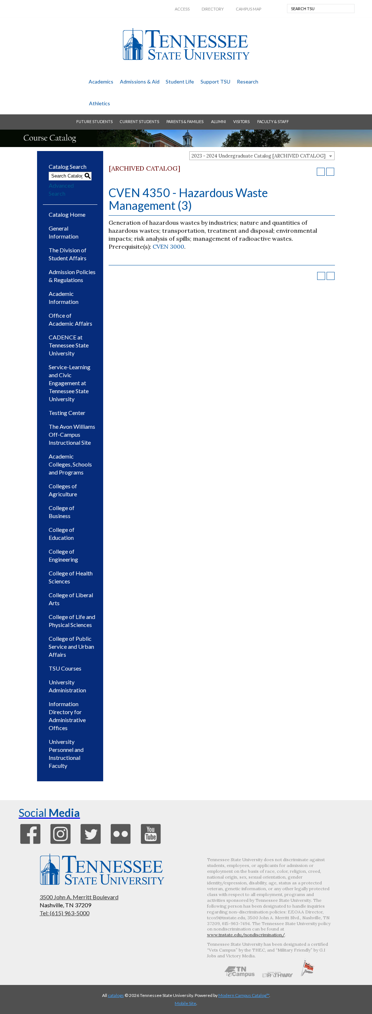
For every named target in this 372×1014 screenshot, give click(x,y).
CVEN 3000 (168, 246)
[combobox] (262, 155)
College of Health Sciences (71, 577)
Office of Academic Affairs (70, 319)
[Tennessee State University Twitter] (90, 843)
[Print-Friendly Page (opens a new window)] (321, 172)
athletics (99, 103)
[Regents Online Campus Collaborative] (239, 975)
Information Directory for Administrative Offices (67, 715)
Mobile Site (185, 1003)
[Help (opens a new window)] (330, 172)
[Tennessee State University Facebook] (30, 843)
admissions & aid (139, 81)
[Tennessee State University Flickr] (121, 843)
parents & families (184, 121)
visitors (241, 121)
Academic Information (63, 297)
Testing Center (67, 412)
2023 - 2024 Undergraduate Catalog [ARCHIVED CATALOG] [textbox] (258, 156)
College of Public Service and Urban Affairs (71, 646)
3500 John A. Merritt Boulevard (79, 896)
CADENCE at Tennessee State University (69, 345)
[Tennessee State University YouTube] (151, 843)
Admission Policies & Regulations (72, 275)
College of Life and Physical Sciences (72, 620)
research (247, 81)
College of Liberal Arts (71, 598)
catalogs (116, 995)
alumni (218, 121)
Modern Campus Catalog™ (243, 995)
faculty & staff (273, 121)
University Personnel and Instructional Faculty (66, 753)
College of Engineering (63, 555)
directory (213, 9)
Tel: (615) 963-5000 (64, 912)
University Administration (67, 686)
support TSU (215, 81)
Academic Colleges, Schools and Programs (70, 464)
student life (180, 81)
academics (101, 81)
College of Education (61, 533)
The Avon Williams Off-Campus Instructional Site (72, 434)
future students (94, 121)
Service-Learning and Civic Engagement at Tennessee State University (69, 382)
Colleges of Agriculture (63, 489)
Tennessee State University (186, 44)
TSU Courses (65, 668)
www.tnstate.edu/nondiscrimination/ (246, 934)
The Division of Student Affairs (67, 254)
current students (139, 121)
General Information (63, 232)
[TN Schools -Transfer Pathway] (277, 975)
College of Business (61, 511)
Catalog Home (67, 214)
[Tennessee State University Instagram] (60, 843)
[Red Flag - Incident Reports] (307, 975)
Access (182, 9)
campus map (248, 9)
